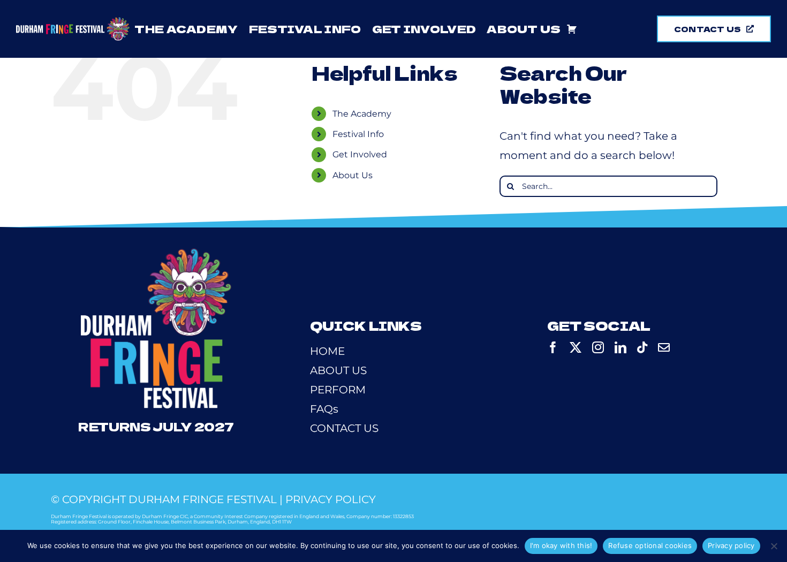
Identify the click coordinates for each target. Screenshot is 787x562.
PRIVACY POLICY (330, 499)
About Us (352, 175)
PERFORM (338, 389)
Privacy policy (731, 545)
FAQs (324, 408)
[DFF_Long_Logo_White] (73, 22)
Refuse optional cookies (650, 545)
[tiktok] (642, 347)
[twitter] (575, 347)
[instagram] (598, 347)
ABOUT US (338, 370)
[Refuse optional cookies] (773, 546)
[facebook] (553, 347)
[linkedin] (620, 347)
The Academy (361, 114)
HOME (327, 351)
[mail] (664, 347)
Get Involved (359, 154)
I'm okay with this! (561, 545)
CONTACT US (344, 428)
